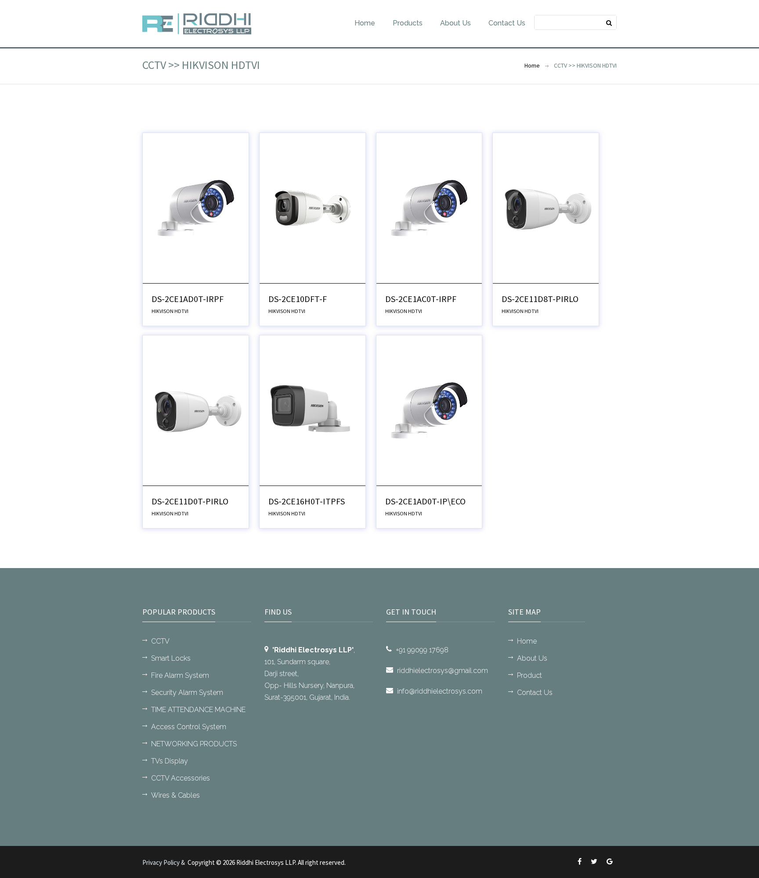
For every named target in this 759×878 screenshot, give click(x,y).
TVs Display (169, 761)
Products (408, 23)
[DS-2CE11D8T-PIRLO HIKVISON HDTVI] (545, 207)
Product (529, 675)
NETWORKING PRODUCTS (194, 744)
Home (364, 23)
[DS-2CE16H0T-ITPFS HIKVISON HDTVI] (312, 410)
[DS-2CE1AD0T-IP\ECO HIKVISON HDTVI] (429, 410)
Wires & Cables (175, 795)
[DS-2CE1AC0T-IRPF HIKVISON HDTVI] (429, 207)
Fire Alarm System (180, 675)
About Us (455, 23)
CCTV (160, 641)
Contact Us (506, 23)
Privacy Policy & (165, 862)
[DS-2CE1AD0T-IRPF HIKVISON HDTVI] (195, 207)
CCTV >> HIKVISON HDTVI (585, 65)
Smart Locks (171, 658)
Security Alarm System (187, 692)
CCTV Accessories (180, 778)
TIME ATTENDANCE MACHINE (198, 709)
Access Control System (188, 727)
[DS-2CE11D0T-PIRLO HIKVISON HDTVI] (195, 410)
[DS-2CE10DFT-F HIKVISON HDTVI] (312, 207)
